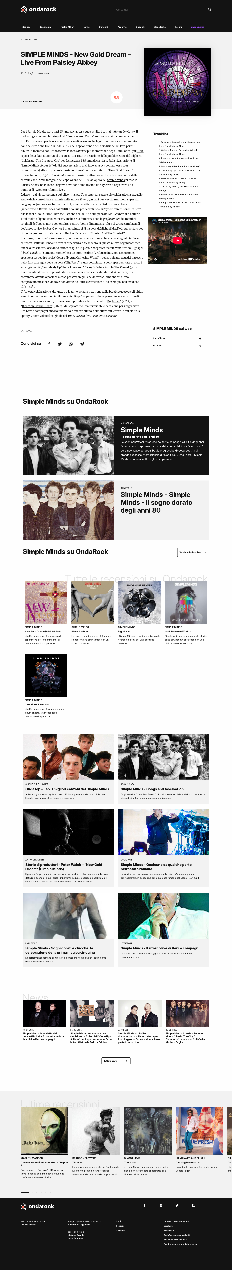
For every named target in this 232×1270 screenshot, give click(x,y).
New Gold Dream (120, 170)
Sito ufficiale (159, 338)
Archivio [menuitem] (122, 27)
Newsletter (169, 1230)
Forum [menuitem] (178, 27)
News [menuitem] (87, 27)
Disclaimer (169, 1226)
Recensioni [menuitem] (45, 27)
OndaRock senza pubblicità (177, 1235)
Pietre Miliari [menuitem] (67, 27)
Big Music (113, 301)
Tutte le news (110, 1061)
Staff (118, 1221)
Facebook (158, 345)
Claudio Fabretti (32, 101)
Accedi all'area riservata (176, 1239)
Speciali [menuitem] (140, 27)
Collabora (120, 1230)
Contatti (120, 1226)
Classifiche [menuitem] (160, 27)
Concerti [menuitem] (103, 27)
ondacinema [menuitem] (197, 27)
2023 (35, 40)
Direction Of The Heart (37, 306)
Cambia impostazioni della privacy (180, 1244)
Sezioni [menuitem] (26, 27)
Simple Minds (36, 131)
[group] (44, 1144)
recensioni (26, 40)
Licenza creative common (176, 1221)
